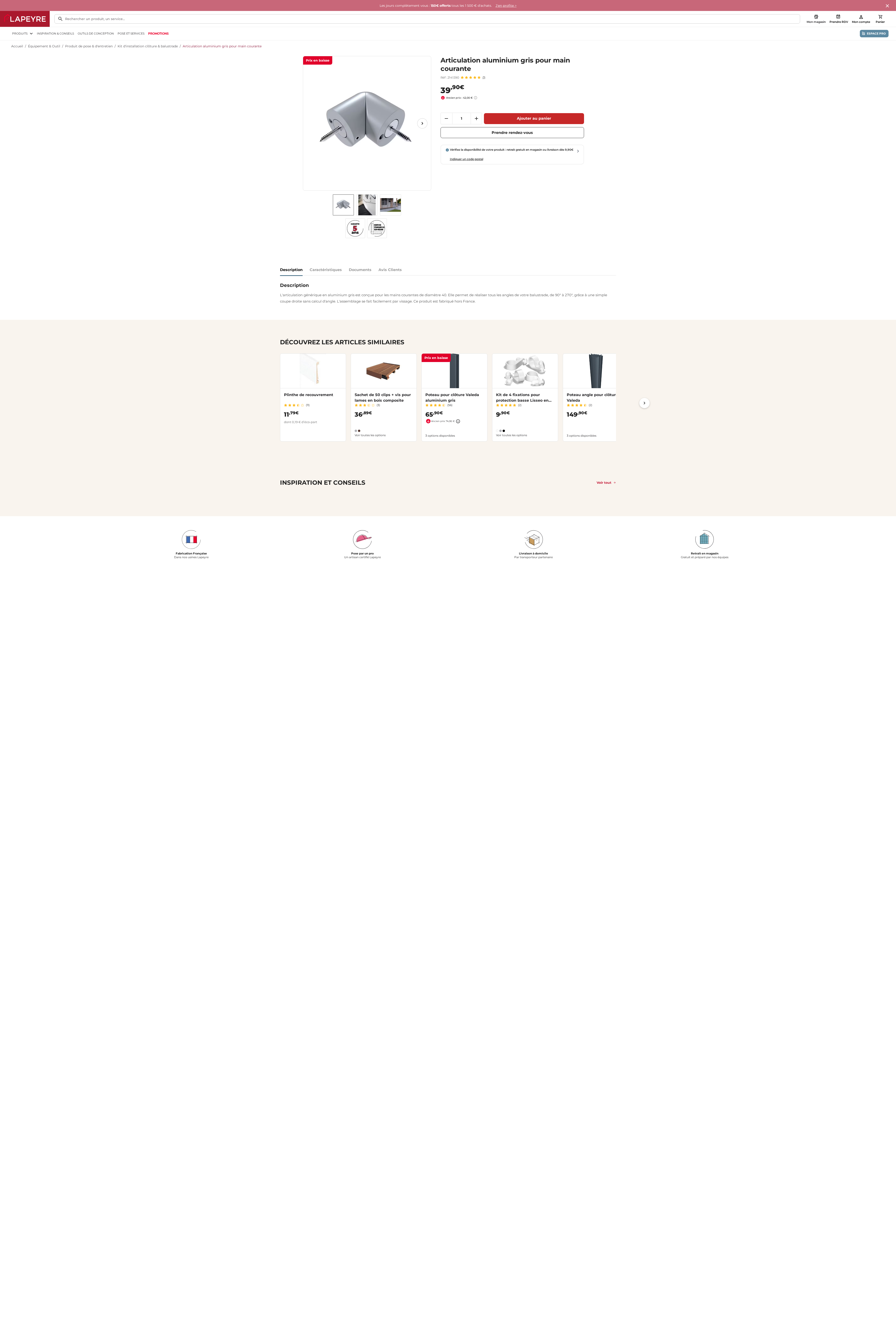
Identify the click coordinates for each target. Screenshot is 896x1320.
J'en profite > (506, 5)
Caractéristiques (326, 270)
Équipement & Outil (44, 46)
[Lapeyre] (25, 19)
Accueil (17, 46)
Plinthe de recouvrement (308, 395)
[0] (880, 16)
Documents (360, 270)
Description (291, 270)
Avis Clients (390, 270)
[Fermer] (887, 6)
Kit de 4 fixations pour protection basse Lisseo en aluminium (522, 400)
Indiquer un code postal (466, 159)
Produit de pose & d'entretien (89, 46)
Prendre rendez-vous (512, 132)
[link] (158, 33)
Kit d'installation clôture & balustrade (148, 46)
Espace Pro (876, 33)
